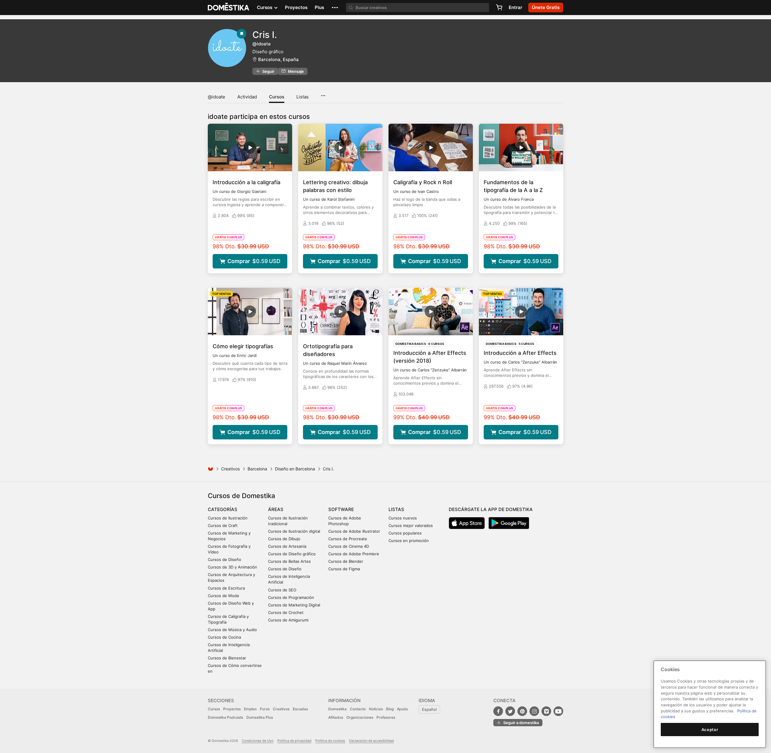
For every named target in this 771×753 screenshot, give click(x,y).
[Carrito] (499, 7)
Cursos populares (405, 533)
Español (429, 709)
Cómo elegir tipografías (243, 346)
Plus (319, 7)
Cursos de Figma (344, 568)
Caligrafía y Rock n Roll (422, 182)
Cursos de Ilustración (228, 518)
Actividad (247, 97)
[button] (335, 7)
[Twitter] (510, 711)
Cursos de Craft (223, 525)
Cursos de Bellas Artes (289, 561)
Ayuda (402, 709)
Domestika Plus (259, 717)
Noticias (376, 709)
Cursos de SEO (282, 589)
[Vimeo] (546, 711)
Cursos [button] (265, 7)
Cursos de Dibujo (284, 538)
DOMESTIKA (229, 7)
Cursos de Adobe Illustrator (354, 531)
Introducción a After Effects (520, 353)
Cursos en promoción (409, 540)
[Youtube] (558, 711)
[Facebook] (498, 711)
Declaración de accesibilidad (371, 741)
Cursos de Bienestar (227, 657)
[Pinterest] (522, 711)
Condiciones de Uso (257, 741)
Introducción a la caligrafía (246, 182)
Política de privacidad (294, 741)
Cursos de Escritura (226, 588)
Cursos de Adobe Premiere (353, 553)
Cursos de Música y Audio (232, 629)
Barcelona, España (278, 59)
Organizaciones (359, 717)
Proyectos (296, 7)
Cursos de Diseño (224, 559)
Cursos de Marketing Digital (294, 605)
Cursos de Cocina (224, 637)
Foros (265, 709)
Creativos (230, 468)
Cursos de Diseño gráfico (292, 553)
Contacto (358, 709)
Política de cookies (330, 741)
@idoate (216, 97)
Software (341, 509)
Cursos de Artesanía (287, 546)
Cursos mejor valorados (411, 525)
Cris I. (264, 34)
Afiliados (335, 717)
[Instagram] (534, 711)
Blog (390, 709)
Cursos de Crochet (286, 612)
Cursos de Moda (223, 595)
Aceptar (709, 729)
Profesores (385, 717)
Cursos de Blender (345, 561)
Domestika (337, 709)
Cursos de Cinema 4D (348, 546)
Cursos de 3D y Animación (232, 567)
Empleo (250, 709)
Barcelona (257, 468)
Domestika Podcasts (225, 717)
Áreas (275, 509)
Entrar (515, 7)
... (323, 94)
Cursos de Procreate (347, 538)
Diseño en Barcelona (295, 468)
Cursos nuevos (403, 518)
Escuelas (300, 709)
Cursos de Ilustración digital (294, 531)
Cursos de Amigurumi (288, 620)
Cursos (276, 97)
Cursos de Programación (291, 597)
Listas (302, 97)
